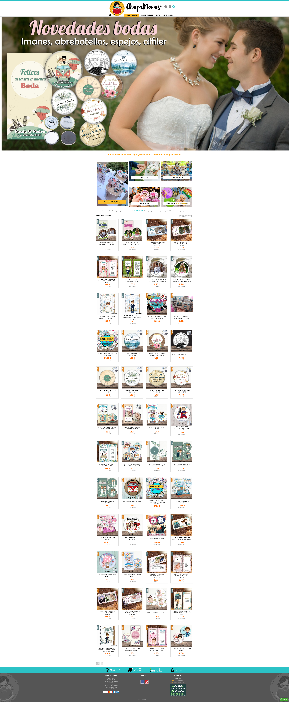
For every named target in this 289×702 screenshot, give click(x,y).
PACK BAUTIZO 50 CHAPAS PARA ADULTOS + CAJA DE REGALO (157, 502)
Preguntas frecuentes (111, 681)
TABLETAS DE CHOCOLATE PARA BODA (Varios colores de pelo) (182, 613)
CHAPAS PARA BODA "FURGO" (132, 502)
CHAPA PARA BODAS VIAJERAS (181, 354)
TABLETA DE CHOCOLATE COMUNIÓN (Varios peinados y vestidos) (107, 280)
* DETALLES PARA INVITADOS (131, 15)
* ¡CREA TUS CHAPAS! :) (167, 15)
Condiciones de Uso (111, 687)
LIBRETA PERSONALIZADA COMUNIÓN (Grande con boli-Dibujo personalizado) (107, 649)
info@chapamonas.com (179, 682)
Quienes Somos (111, 679)
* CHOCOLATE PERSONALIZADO (147, 15)
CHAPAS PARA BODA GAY (182, 465)
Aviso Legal (111, 684)
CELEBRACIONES (138, 211)
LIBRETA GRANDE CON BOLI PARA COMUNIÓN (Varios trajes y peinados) (132, 317)
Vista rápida (107, 230)
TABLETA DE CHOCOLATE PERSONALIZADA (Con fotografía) (157, 244)
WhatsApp (285, 699)
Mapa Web (111, 678)
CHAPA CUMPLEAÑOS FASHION (156, 612)
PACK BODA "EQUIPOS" (157, 539)
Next (287, 84)
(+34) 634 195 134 (179, 680)
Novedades (111, 682)
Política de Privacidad (111, 685)
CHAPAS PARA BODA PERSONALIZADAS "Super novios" (182, 428)
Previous (1, 84)
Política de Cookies (111, 688)
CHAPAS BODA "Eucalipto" (157, 465)
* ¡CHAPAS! (157, 15)
